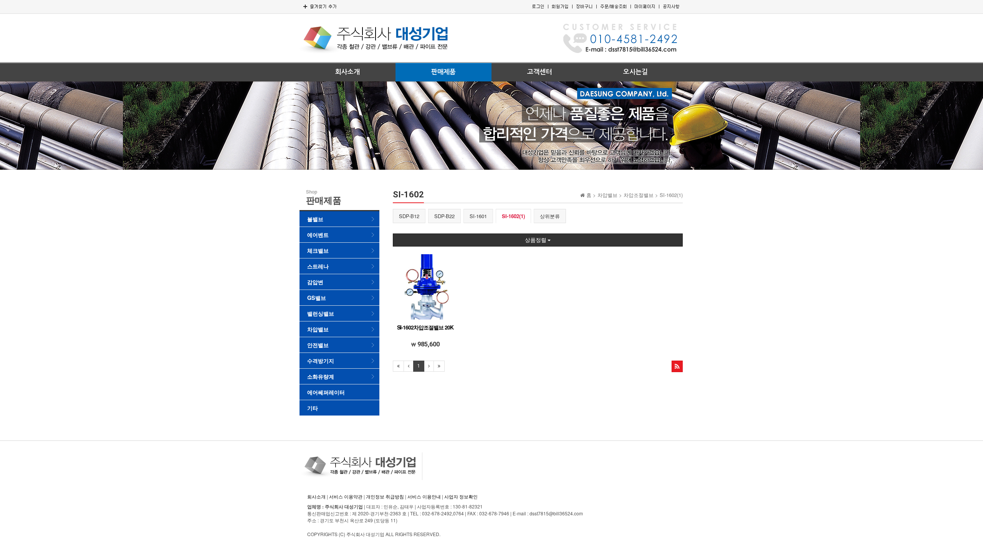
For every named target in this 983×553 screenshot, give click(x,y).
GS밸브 (316, 297)
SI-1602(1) (513, 216)
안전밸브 (318, 345)
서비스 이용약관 (345, 496)
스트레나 (318, 266)
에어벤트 (318, 234)
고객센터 (539, 72)
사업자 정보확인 (461, 496)
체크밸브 (318, 250)
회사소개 (347, 72)
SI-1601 (478, 216)
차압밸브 (318, 329)
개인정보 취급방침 (385, 496)
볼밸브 (315, 219)
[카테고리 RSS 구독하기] (677, 366)
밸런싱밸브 (320, 313)
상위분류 (550, 216)
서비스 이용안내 (424, 496)
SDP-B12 (409, 216)
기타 (312, 408)
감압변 (315, 282)
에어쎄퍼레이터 (326, 392)
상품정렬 (536, 240)
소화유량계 (320, 376)
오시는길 (635, 72)
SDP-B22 (444, 216)
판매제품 (443, 72)
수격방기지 (320, 360)
